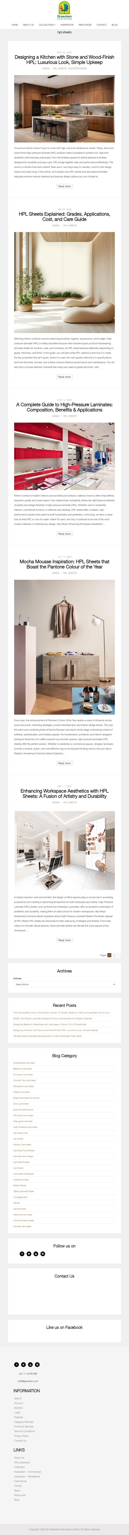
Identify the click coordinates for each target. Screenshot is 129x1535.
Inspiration (67, 24)
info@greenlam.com (28, 1381)
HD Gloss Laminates (23, 1115)
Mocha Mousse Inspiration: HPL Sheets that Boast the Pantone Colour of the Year (64, 564)
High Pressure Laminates (25, 1127)
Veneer (16, 1202)
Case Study (20, 1481)
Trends (18, 1485)
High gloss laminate (22, 1121)
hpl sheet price (20, 1132)
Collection (19, 1467)
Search (18, 1398)
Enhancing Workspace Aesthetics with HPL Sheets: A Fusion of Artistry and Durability (65, 793)
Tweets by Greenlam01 (19, 1509)
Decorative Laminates (23, 1086)
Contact (102, 24)
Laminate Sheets (21, 1162)
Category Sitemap (23, 1421)
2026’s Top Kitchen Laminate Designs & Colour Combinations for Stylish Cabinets (52, 1018)
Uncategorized (77, 68)
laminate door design (23, 1156)
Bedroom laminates (22, 1068)
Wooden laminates (22, 1226)
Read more (64, 186)
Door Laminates (21, 1103)
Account (18, 1403)
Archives (17, 978)
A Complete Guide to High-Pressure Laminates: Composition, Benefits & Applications (64, 407)
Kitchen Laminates (22, 1144)
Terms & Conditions (24, 1431)
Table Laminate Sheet (23, 1191)
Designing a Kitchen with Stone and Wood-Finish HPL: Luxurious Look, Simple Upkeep (64, 59)
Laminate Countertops (24, 1150)
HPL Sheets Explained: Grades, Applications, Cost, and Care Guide (64, 216)
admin (45, 68)
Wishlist (18, 1407)
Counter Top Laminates (24, 1080)
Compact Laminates (23, 1074)
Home (15, 24)
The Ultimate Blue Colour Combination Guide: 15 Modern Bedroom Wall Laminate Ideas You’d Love (61, 1012)
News (17, 1490)
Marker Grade (19, 1185)
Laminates (18, 1167)
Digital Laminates (21, 1092)
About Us (28, 24)
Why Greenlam (22, 1462)
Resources (85, 24)
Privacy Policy (21, 1436)
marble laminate (20, 1179)
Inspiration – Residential (27, 1476)
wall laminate (19, 1208)
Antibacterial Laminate (23, 1062)
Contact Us (20, 1440)
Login (17, 1412)
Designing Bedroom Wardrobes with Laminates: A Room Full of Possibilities (49, 1024)
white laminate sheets (23, 1220)
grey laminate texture (23, 1109)
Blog (115, 24)
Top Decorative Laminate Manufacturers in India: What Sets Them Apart (47, 1036)
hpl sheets (60, 68)
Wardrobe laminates (22, 1214)
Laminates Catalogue (23, 1173)
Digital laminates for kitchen (26, 1097)
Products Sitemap (24, 1426)
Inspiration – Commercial (27, 1471)
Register (18, 1417)
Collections (46, 24)
